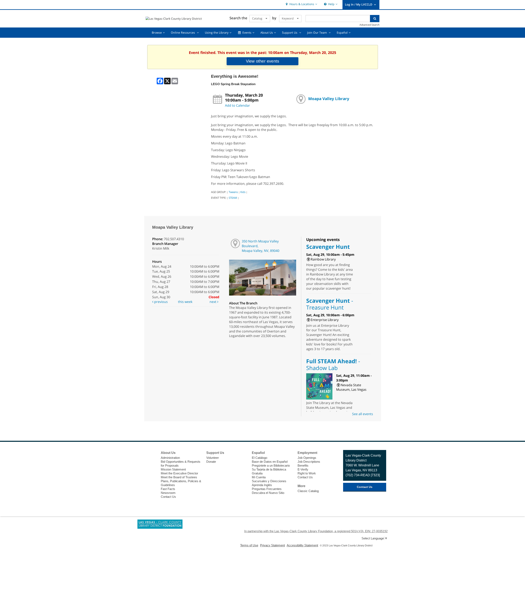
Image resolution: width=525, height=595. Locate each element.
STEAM (233, 198)
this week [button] (185, 301)
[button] (301, 4)
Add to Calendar (237, 105)
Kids (242, 192)
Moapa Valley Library (328, 98)
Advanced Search (369, 24)
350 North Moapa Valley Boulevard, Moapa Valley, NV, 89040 (260, 246)
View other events (262, 61)
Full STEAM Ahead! (333, 364)
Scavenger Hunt (328, 246)
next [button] (213, 301)
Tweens (233, 192)
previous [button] (160, 301)
